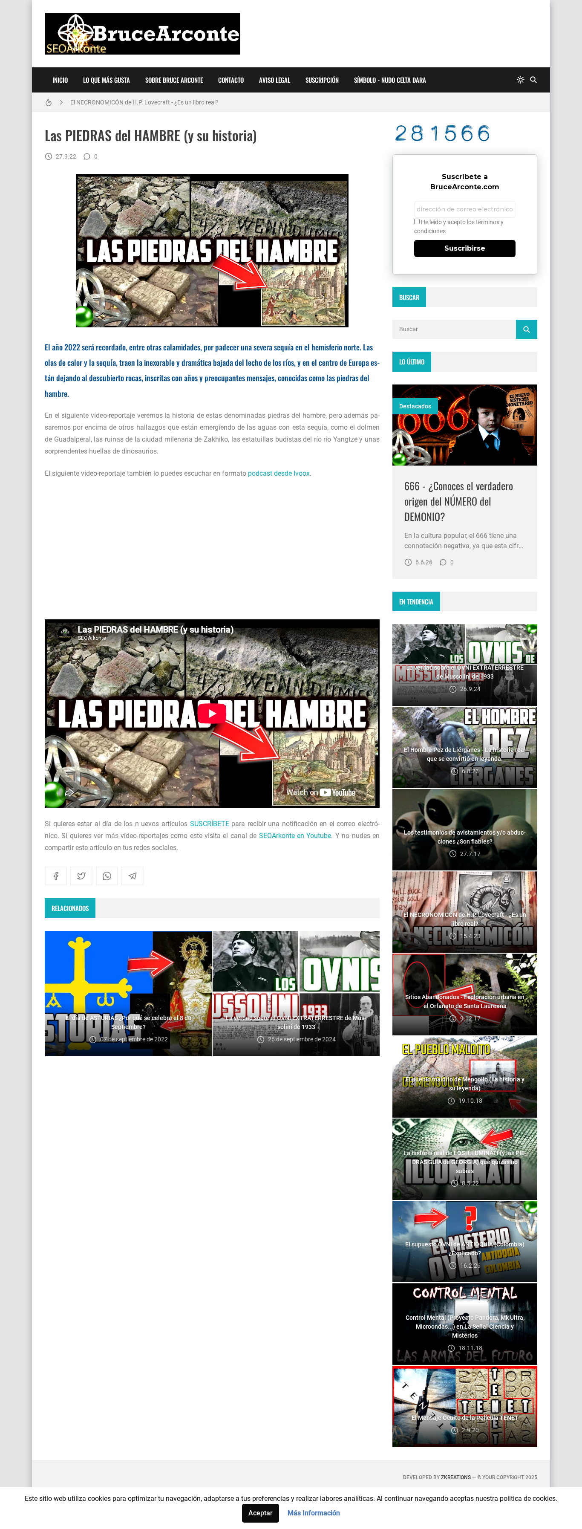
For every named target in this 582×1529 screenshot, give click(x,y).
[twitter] (81, 876)
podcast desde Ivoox (279, 473)
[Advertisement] (212, 549)
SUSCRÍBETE (209, 824)
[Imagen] (464, 425)
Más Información (314, 1513)
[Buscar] (533, 79)
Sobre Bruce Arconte (174, 79)
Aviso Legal (274, 79)
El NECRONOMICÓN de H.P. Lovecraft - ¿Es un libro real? (144, 102)
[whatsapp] (107, 876)
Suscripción (322, 79)
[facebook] (56, 876)
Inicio (60, 79)
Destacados (415, 406)
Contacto (231, 79)
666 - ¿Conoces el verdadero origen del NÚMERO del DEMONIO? (458, 501)
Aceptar (260, 1513)
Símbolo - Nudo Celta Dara (390, 79)
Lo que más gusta (106, 79)
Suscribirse (464, 248)
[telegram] (132, 876)
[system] (520, 79)
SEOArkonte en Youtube (295, 836)
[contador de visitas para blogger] (464, 133)
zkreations (456, 1477)
